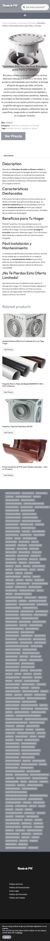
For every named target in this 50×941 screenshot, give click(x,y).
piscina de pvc (37, 673)
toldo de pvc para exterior (38, 566)
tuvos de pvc (9, 538)
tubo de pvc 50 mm (22, 559)
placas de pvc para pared (28, 663)
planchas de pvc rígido (36, 646)
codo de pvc (41, 806)
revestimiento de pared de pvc (13, 607)
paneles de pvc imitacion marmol (29, 705)
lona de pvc (41, 736)
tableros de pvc (9, 580)
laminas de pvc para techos (12, 746)
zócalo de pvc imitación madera (23, 496)
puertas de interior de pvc (36, 625)
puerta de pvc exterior (11, 639)
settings (19, 933)
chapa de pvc (28, 809)
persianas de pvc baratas (28, 684)
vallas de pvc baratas (39, 534)
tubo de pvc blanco (10, 559)
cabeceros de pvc (20, 830)
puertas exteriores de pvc (12, 614)
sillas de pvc (9, 593)
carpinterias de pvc (26, 823)
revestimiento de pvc (42, 604)
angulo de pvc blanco (11, 844)
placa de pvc (9, 673)
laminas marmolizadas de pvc (29, 743)
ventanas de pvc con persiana (13, 517)
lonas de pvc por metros (21, 736)
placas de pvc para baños (12, 670)
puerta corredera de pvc (26, 642)
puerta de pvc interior (40, 635)
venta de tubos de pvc (26, 534)
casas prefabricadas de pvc (12, 823)
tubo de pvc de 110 (35, 555)
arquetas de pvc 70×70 (11, 840)
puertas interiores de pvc (41, 611)
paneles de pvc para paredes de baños (36, 698)
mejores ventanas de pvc (33, 726)
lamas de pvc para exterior (33, 771)
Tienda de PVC (10, 5)
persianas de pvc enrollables (12, 684)
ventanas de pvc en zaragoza (41, 507)
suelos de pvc (9, 587)
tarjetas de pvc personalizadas (13, 576)
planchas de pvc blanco (11, 656)
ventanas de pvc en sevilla (12, 510)
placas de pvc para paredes (12, 663)
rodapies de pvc (42, 597)
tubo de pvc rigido (10, 548)
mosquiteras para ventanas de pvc (14, 719)
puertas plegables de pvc (27, 611)
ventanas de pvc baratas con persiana (31, 521)
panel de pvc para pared (26, 708)
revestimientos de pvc (11, 604)
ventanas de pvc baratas (12, 524)
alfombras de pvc (23, 844)
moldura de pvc (20, 726)
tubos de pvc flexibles (11, 541)
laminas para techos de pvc (12, 743)
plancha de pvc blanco (11, 660)
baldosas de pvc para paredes (34, 830)
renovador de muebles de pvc (30, 607)
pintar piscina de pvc (27, 677)
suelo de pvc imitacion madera (27, 590)
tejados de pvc (9, 573)
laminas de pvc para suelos (12, 750)
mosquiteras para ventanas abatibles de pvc (16, 722)
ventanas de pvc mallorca (12, 507)
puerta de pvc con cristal (25, 639)
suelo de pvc (40, 590)
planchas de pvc (24, 656)
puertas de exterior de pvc (32, 628)
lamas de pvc (9, 774)
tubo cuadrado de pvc (11, 562)
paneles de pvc (43, 705)
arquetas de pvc (23, 840)
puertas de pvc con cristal (39, 621)
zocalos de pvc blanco (41, 493)
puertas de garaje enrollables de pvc (14, 628)
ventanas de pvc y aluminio (28, 500)
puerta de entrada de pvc (12, 642)
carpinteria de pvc (38, 823)
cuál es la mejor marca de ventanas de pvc (16, 799)
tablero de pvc (19, 580)
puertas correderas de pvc (27, 632)
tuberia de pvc (9, 566)
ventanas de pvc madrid (26, 507)
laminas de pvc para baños (27, 757)
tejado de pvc (19, 573)
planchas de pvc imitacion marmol (31, 653)
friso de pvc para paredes (12, 781)
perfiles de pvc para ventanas (13, 691)
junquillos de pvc (10, 778)
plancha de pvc (23, 660)
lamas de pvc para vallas (12, 767)
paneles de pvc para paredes (13, 701)
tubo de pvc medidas (22, 548)
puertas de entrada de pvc (12, 632)
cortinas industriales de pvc (35, 799)
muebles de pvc (9, 715)
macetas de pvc (41, 732)
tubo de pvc (42, 559)
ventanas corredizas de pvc (12, 527)
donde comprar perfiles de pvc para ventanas (16, 795)
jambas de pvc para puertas (23, 778)
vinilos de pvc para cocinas (12, 500)
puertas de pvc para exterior (12, 618)
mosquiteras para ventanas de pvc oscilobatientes (28, 715)
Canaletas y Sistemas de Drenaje (22, 23)
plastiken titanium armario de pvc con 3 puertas (17, 646)
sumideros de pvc (30, 128)
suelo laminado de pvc (21, 587)
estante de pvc (21, 785)
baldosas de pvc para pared (12, 833)
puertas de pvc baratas (11, 625)
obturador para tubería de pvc (22, 712)
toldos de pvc (26, 566)
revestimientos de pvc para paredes (37, 600)
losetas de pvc (9, 736)
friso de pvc (23, 781)
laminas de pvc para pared (12, 757)
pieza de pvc (9, 680)
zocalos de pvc (9, 496)
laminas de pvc (26, 760)
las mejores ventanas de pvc (31, 739)
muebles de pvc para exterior (38, 712)
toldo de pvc (9, 569)
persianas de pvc (41, 684)
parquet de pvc (18, 694)
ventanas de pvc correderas (29, 514)
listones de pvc (9, 739)
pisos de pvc (18, 673)
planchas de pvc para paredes (13, 649)
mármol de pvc (29, 729)
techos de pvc (28, 573)
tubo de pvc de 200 (10, 555)
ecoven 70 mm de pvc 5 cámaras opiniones (16, 792)
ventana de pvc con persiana (12, 531)
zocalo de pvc (37, 496)
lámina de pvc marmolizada (12, 764)
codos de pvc (33, 806)
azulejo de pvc (35, 837)
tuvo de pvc (17, 538)
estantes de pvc (43, 781)
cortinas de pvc (27, 802)
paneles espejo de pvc (40, 694)
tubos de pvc (35, 541)
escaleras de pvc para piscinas (35, 785)
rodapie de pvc (22, 600)
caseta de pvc (38, 819)
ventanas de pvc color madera (30, 517)
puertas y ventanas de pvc (12, 611)
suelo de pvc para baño (11, 590)
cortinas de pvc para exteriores (13, 802)
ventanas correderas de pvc (28, 527)
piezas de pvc (38, 677)
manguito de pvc (40, 729)
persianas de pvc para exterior (32, 680)
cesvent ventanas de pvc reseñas (14, 813)
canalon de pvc (9, 830)
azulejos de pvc (25, 837)
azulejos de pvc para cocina (12, 837)
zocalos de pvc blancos (27, 493)
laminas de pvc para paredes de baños (31, 750)
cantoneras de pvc (27, 826)
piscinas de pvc (27, 673)
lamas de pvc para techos (27, 767)
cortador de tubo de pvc (21, 806)
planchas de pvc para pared (29, 649)
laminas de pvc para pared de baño (31, 753)
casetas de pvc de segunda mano (14, 819)
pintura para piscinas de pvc (12, 677)
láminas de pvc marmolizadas (13, 760)
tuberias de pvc (22, 562)
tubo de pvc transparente (35, 545)
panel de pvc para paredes (12, 708)
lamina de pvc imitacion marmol (29, 764)
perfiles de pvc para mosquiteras (30, 691)
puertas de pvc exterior (25, 621)
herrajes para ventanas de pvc (40, 778)
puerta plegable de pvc (27, 635)
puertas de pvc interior (11, 621)
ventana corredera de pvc (38, 531)
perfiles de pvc (44, 691)
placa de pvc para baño (35, 670)
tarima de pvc (36, 576)
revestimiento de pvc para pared (26, 604)
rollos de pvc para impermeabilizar (14, 597)
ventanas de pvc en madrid (27, 510)
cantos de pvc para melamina (13, 826)
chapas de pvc (19, 809)
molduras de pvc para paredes (37, 722)
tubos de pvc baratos (24, 541)
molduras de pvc (10, 726)
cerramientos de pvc (29, 813)
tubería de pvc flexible (34, 562)
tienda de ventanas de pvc (21, 569)
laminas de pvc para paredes (13, 753)
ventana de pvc (25, 531)
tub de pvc (18, 566)
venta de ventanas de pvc (12, 534)
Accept (7, 937)
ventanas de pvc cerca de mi (12, 521)
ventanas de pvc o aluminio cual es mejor (33, 503)
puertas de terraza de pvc (40, 614)
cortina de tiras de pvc (39, 802)
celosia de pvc (9, 816)
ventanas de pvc (39, 524)
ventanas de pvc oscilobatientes (13, 503)
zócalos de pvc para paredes (12, 493)
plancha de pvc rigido (35, 656)
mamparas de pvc (10, 732)
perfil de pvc (9, 694)
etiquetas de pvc (33, 781)
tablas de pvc (29, 580)
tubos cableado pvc (10, 545)
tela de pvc (32, 569)
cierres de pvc (9, 809)
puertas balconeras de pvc (12, 635)
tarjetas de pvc (26, 576)
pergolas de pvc (35, 687)
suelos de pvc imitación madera (39, 583)
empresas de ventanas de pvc (29, 788)
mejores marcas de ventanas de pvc (14, 729)
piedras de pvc (18, 680)
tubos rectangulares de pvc (29, 538)
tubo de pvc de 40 (36, 552)
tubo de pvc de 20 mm (23, 555)
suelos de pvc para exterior (23, 583)
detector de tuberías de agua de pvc (38, 795)
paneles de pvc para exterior (29, 701)
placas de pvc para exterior (12, 667)
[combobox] (35, 7)
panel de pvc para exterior (41, 708)
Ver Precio (13, 136)
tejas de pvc (40, 569)
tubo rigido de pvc (22, 545)
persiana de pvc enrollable (12, 687)
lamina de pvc (43, 764)
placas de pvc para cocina (28, 667)
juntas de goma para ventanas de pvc (39, 774)
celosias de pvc (41, 813)
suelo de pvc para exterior (35, 587)
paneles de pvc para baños (12, 705)
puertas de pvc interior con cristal (30, 618)
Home (4, 23)
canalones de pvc (39, 826)
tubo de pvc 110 (33, 559)
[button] (25, 15)
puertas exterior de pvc (26, 614)
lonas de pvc (33, 736)
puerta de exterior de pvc (39, 639)
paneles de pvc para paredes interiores (15, 698)
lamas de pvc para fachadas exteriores (15, 771)
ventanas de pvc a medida (27, 524)
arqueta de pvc (33, 840)
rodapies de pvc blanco (30, 597)
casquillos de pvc (20, 816)
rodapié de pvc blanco (11, 600)
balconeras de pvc (26, 833)
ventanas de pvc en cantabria (13, 514)
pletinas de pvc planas (40, 642)
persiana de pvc (25, 687)
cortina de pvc (9, 806)
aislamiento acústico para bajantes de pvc (16, 847)
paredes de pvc (28, 694)
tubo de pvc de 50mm (11, 552)
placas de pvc (24, 670)
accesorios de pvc (33, 847)
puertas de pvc (23, 625)
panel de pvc (9, 712)
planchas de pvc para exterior (13, 653)
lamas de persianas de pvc (21, 774)
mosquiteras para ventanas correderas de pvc (36, 719)
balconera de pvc (37, 833)
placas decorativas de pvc (36, 660)
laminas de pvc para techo (28, 746)
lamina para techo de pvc (39, 760)
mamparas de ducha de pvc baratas (26, 732)
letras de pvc (19, 739)
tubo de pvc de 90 (34, 548)
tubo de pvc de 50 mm (24, 552)
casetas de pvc (28, 819)
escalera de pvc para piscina (12, 788)
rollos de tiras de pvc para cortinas (23, 593)
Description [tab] (8, 155)
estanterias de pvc (10, 785)
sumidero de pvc (13, 128)
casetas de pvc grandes (32, 816)
